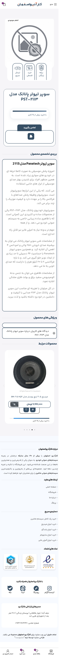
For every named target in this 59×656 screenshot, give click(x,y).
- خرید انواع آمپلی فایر (46, 537)
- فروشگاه (51, 489)
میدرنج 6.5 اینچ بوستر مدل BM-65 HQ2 (27, 394)
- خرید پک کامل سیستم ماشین (42, 516)
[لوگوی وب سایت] (30, 4)
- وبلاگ (53, 500)
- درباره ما (52, 495)
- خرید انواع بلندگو (48, 527)
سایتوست (16, 635)
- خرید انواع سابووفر (47, 532)
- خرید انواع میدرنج (48, 521)
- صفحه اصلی (50, 484)
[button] (4, 383)
